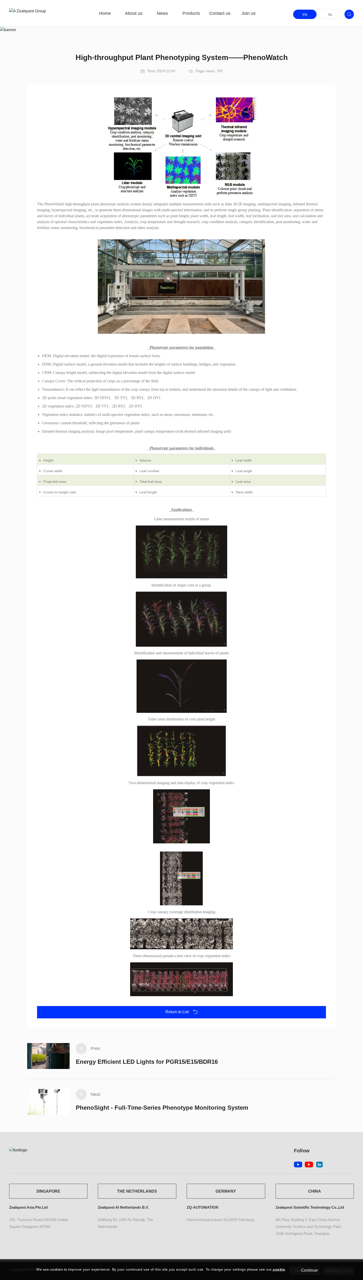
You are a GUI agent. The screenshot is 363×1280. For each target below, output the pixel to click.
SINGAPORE (48, 1191)
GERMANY (226, 1191)
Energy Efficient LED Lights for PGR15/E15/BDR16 (147, 1061)
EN (304, 15)
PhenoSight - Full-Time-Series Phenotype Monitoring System (162, 1107)
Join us (249, 13)
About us (133, 13)
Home (105, 13)
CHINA (314, 1191)
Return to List (177, 1012)
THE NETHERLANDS (137, 1191)
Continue (309, 1270)
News (162, 13)
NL (330, 15)
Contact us (219, 13)
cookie (278, 1269)
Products (191, 13)
